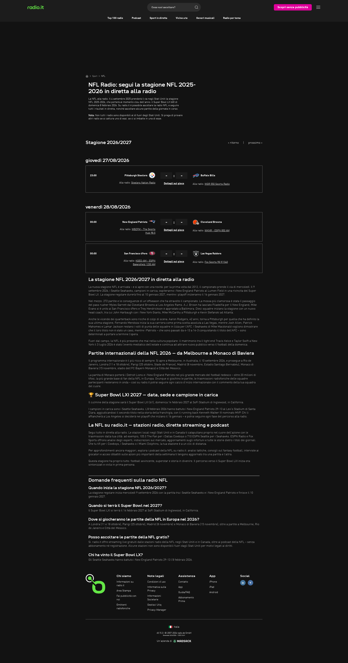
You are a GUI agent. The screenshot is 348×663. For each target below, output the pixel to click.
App (180, 587)
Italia (176, 627)
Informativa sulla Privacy (156, 589)
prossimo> (255, 142)
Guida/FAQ (184, 592)
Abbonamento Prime (186, 599)
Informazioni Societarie (154, 598)
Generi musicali (205, 18)
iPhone (213, 582)
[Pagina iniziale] (87, 76)
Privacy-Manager (156, 610)
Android (213, 592)
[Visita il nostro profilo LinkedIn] (242, 583)
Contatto (183, 582)
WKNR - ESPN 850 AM (217, 230)
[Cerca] (196, 7)
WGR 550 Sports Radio (217, 184)
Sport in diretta (158, 18)
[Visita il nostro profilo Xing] (250, 583)
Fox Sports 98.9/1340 (216, 262)
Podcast (136, 18)
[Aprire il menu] (318, 7)
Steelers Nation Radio (143, 183)
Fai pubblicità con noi (126, 598)
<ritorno (233, 142)
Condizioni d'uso (156, 582)
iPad (211, 587)
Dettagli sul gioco (174, 183)
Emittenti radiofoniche (123, 607)
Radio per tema (232, 18)
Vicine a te (182, 18)
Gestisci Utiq (154, 605)
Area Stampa (124, 590)
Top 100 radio (115, 18)
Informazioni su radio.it (125, 584)
